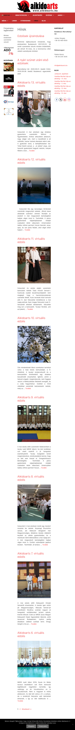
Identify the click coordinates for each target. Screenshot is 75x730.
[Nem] (73, 724)
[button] (7, 15)
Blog (44, 21)
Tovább (32, 151)
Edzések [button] (49, 15)
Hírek (36, 21)
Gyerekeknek (25, 21)
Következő (26, 709)
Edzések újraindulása (30, 36)
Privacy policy (43, 726)
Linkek (14, 21)
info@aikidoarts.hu (60, 65)
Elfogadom (31, 726)
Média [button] (4, 21)
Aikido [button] (60, 15)
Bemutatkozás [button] (21, 15)
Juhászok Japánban (61, 74)
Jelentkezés (37, 15)
